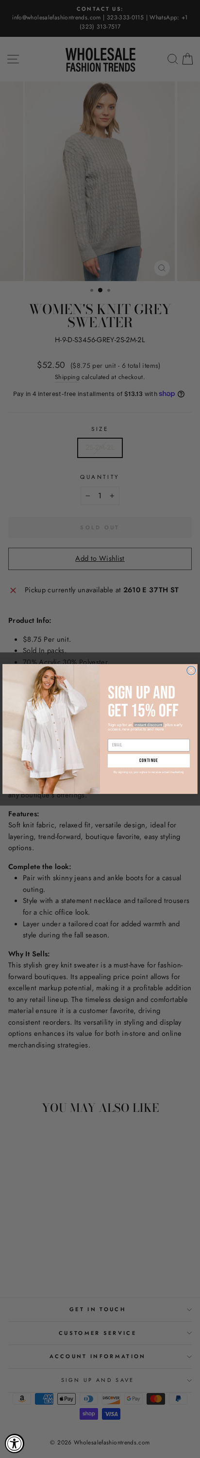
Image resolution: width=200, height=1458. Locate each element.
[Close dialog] (191, 670)
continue (148, 760)
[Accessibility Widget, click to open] (14, 1443)
